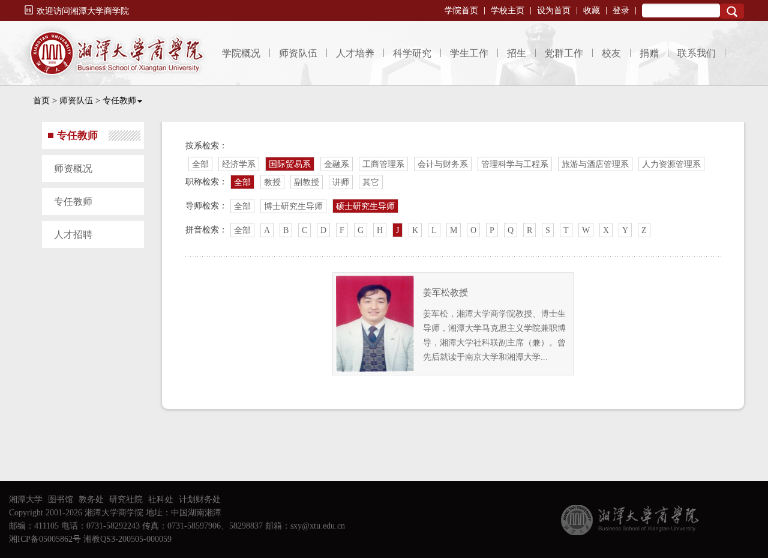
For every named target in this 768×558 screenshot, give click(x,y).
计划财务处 (200, 499)
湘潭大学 (26, 499)
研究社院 (126, 499)
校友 (611, 53)
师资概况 (73, 168)
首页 (41, 100)
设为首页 (554, 10)
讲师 (340, 182)
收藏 (591, 10)
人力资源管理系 (671, 164)
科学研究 (412, 53)
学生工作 (469, 53)
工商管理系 (383, 164)
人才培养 (355, 53)
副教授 (306, 182)
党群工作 (564, 53)
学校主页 (507, 10)
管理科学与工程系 (514, 164)
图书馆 (60, 499)
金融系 (336, 164)
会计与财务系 (443, 164)
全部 (200, 164)
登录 (621, 10)
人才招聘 (73, 234)
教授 (272, 182)
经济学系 (239, 164)
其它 (370, 182)
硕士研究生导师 (365, 206)
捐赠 (649, 53)
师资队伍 (298, 53)
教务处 (91, 499)
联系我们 (696, 53)
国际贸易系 (290, 164)
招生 (516, 53)
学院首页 (461, 10)
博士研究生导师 (293, 206)
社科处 (160, 499)
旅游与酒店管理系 (595, 164)
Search (732, 11)
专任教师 (119, 100)
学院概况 (241, 53)
